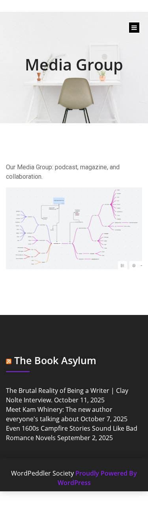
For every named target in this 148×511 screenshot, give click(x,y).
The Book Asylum (55, 360)
